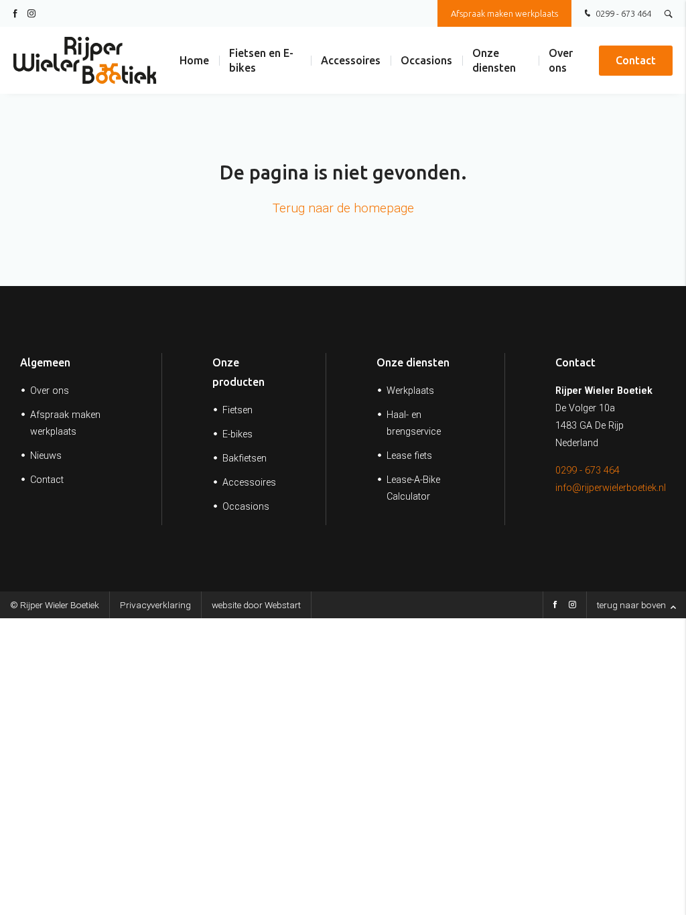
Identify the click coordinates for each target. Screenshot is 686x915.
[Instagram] (572, 606)
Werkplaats (410, 391)
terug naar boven (632, 605)
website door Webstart (256, 605)
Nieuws (46, 456)
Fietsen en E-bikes (261, 60)
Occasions (426, 60)
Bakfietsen (244, 458)
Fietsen (237, 410)
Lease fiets (409, 456)
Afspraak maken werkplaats (504, 13)
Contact (636, 60)
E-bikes (237, 434)
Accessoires (351, 60)
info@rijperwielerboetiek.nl (610, 488)
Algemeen (45, 362)
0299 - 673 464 (622, 13)
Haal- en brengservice (414, 423)
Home (194, 60)
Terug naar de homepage (343, 208)
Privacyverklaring (155, 605)
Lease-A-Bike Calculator (413, 488)
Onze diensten (494, 60)
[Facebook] (555, 606)
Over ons (561, 60)
